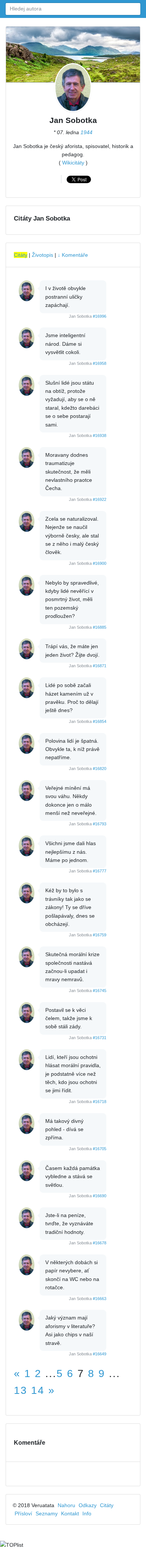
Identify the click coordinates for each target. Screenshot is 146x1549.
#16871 (99, 665)
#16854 (99, 721)
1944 (86, 132)
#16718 (99, 1101)
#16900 (99, 563)
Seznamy (47, 1513)
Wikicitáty (73, 163)
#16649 (99, 1354)
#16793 (99, 824)
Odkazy (88, 1505)
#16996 (99, 316)
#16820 (99, 768)
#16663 (99, 1298)
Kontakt (70, 1513)
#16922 (99, 499)
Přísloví (23, 1513)
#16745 (99, 990)
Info (86, 1513)
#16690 (99, 1196)
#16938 (99, 435)
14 (38, 1390)
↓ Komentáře (73, 255)
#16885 (99, 627)
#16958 (99, 363)
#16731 (99, 1037)
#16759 (99, 935)
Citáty (20, 255)
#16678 (99, 1243)
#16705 (99, 1148)
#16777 (99, 871)
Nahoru (66, 1505)
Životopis (42, 255)
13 (20, 1390)
